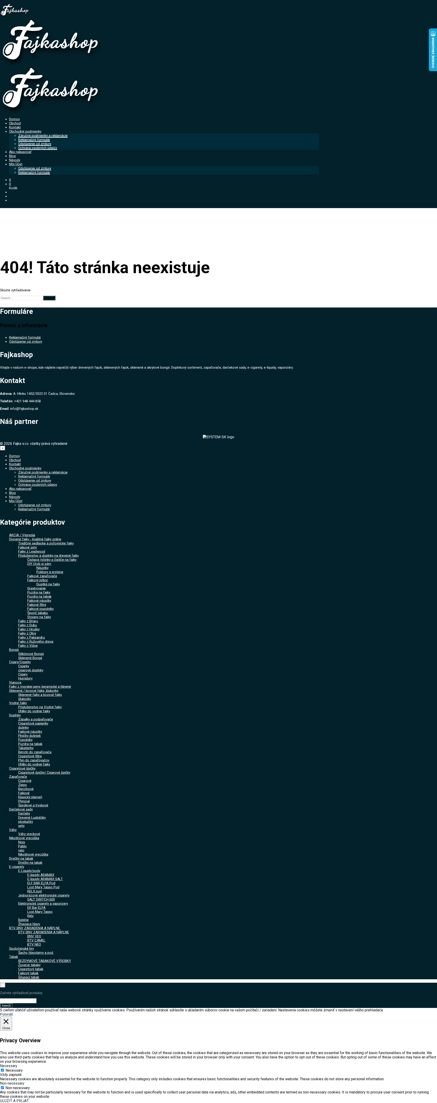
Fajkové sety (27, 547)
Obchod (15, 123)
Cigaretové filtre (30, 756)
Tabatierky (25, 748)
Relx (30, 916)
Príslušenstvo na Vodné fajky (40, 707)
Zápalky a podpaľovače (35, 719)
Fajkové (24, 793)
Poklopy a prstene (49, 572)
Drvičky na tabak (21, 858)
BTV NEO (34, 944)
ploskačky (25, 822)
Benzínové (26, 789)
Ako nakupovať (20, 152)
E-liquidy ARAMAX (40, 875)
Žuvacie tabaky (29, 965)
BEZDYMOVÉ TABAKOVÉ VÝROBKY (44, 961)
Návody (14, 160)
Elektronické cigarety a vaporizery (43, 904)
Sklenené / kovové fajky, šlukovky (33, 691)
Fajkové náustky (39, 601)
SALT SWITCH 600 (41, 899)
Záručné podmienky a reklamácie (43, 135)
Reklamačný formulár (34, 140)
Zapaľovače (18, 777)
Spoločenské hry (21, 949)
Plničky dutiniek (29, 736)
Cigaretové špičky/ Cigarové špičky (44, 773)
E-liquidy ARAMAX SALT (45, 879)
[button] (10, 180)
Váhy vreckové (29, 834)
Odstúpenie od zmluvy (34, 144)
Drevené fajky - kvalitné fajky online (35, 539)
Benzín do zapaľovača (34, 752)
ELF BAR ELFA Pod (41, 883)
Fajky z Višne (28, 646)
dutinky (23, 727)
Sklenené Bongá (30, 658)
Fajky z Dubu (27, 625)
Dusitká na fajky (48, 584)
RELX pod (34, 891)
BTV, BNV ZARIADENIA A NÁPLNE (43, 932)
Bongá (14, 650)
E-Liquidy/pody (29, 871)
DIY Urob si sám (39, 564)
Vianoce (15, 682)
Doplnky (15, 715)
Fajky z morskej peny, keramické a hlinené (40, 687)
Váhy (13, 830)
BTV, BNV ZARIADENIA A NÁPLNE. (35, 928)
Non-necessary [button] (12, 1083)
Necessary (14, 1070)
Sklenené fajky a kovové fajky (40, 695)
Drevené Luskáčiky (32, 818)
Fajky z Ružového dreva (35, 642)
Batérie (23, 920)
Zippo (22, 785)
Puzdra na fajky (38, 592)
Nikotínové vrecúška (24, 838)
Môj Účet (15, 164)
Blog (12, 156)
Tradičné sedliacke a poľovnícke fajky (46, 543)
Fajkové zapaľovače (42, 576)
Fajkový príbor (37, 580)
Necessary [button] (8, 1066)
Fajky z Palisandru (31, 637)
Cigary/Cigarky (20, 662)
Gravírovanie (36, 588)
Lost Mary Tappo (40, 912)
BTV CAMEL (36, 940)
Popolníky (25, 740)
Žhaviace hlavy (29, 924)
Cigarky (23, 666)
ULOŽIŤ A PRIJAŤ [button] (14, 1101)
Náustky (42, 568)
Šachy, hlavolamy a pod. (36, 953)
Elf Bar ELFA (36, 908)
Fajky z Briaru (28, 621)
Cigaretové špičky (22, 768)
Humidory (25, 678)
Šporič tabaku (37, 613)
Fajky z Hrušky (29, 629)
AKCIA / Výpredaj (22, 535)
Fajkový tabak (28, 973)
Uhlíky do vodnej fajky (34, 711)
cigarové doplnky (30, 670)
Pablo (22, 846)
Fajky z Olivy (27, 633)
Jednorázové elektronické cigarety (43, 895)
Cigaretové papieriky (33, 723)
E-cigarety (16, 867)
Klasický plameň (30, 797)
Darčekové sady (21, 809)
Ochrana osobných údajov (37, 148)
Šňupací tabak (28, 977)
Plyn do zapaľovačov (33, 760)
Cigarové (24, 781)
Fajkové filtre (36, 605)
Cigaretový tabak (30, 969)
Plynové (24, 801)
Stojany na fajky (39, 617)
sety (21, 826)
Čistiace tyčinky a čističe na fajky (51, 560)
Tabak (13, 957)
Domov (14, 119)
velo (21, 850)
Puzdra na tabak (39, 596)
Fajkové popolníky (40, 609)
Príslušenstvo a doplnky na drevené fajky (48, 556)
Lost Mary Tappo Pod (43, 887)
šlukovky (24, 699)
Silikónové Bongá (31, 654)
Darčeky (24, 813)
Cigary (23, 674)
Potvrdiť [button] (6, 1014)
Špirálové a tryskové (33, 805)
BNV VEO (34, 936)
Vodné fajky (18, 703)
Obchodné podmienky (25, 131)
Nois (21, 842)
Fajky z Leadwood (31, 551)
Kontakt (15, 127)
